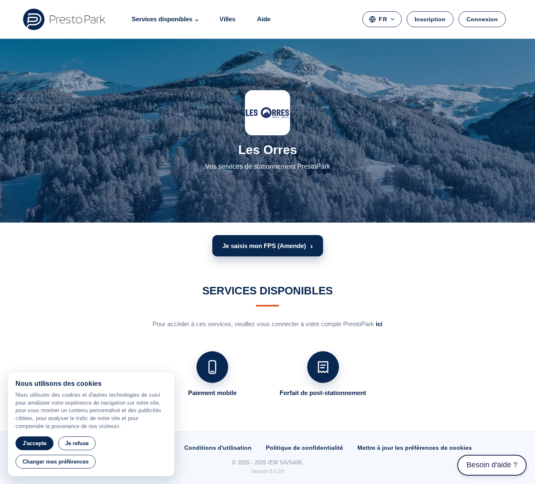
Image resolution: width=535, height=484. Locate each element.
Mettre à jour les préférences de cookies (414, 447)
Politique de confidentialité (304, 447)
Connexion (482, 19)
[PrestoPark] (64, 19)
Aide (263, 19)
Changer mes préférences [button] (56, 462)
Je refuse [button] (77, 443)
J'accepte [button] (34, 443)
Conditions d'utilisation (218, 447)
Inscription (430, 19)
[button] (267, 245)
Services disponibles (162, 19)
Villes (227, 19)
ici (379, 323)
